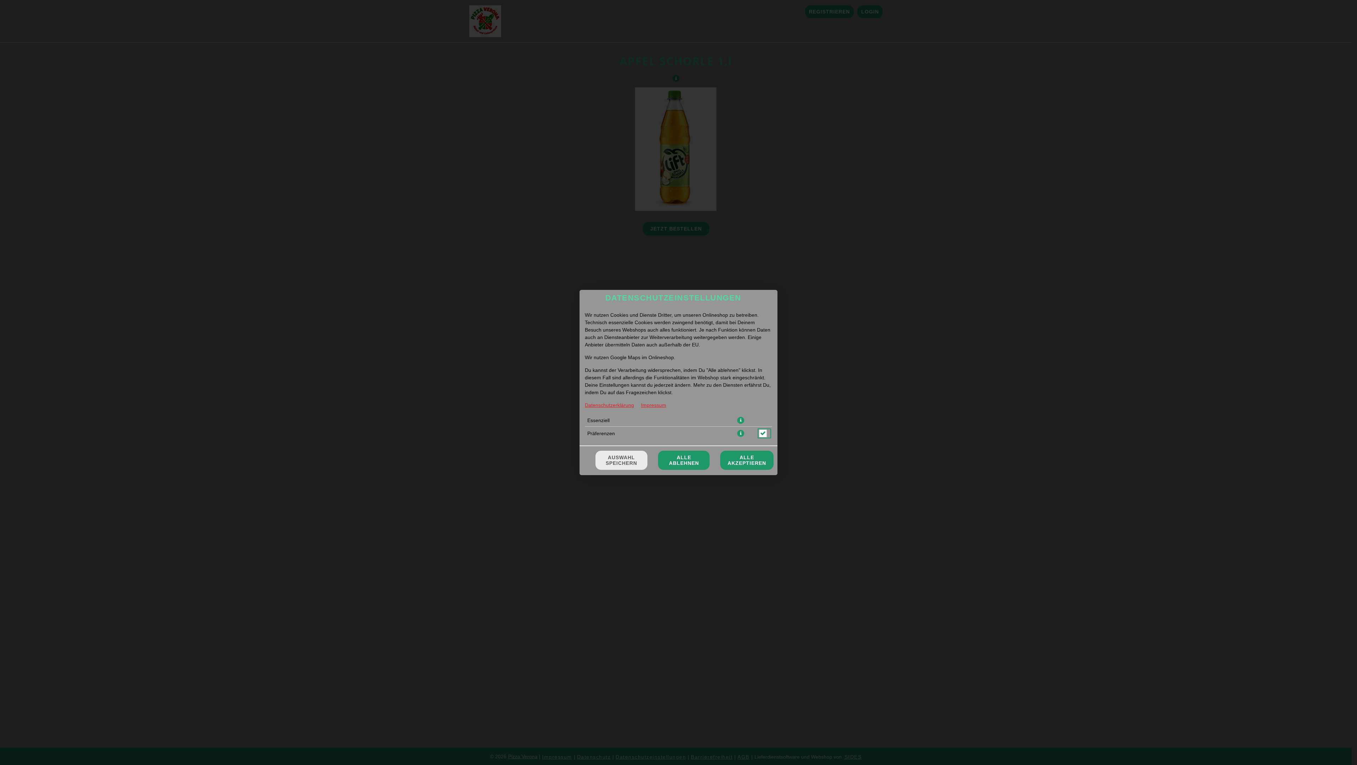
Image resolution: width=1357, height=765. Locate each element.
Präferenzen (601, 433)
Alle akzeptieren (747, 460)
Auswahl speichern (621, 460)
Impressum (653, 405)
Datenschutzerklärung (609, 405)
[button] (740, 420)
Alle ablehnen (684, 460)
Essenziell (598, 420)
